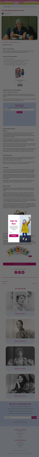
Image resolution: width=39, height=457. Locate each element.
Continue (14, 235)
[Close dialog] (30, 216)
